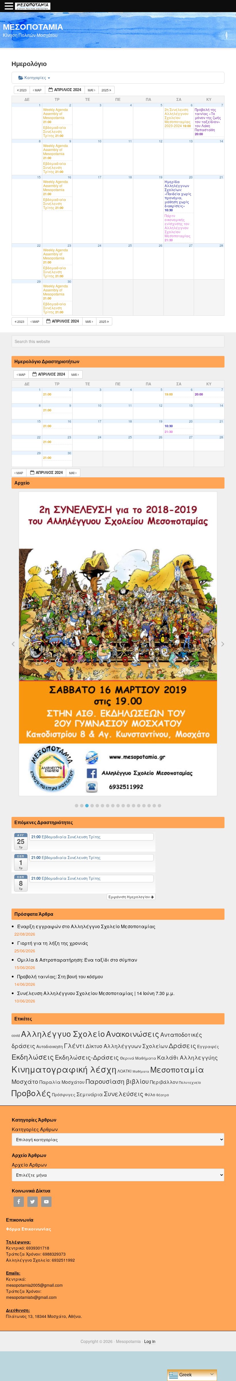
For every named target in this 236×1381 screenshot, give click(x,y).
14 (221, 141)
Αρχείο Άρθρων (29, 1164)
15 (39, 177)
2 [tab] (81, 805)
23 (69, 245)
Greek (185, 1374)
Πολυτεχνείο (190, 1082)
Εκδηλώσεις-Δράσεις (87, 1057)
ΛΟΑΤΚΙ (124, 1071)
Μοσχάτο (25, 1081)
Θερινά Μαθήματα (138, 1058)
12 (160, 141)
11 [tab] (128, 805)
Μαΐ (91, 90)
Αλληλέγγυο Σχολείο (63, 1033)
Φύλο (149, 1094)
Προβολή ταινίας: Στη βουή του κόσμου (60, 976)
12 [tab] (133, 805)
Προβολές (31, 1093)
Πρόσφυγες (63, 1094)
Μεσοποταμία (177, 1069)
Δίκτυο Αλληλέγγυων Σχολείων (127, 1046)
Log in (149, 1341)
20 (191, 177)
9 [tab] (118, 805)
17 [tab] (159, 805)
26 (160, 245)
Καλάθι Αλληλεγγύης (187, 1057)
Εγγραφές (208, 1046)
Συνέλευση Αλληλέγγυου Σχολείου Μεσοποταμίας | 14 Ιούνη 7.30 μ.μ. (95, 993)
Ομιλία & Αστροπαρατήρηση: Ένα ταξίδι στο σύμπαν (77, 959)
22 (39, 245)
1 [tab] (76, 805)
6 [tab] (102, 805)
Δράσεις (182, 1045)
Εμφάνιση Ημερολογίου (130, 896)
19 (160, 177)
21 (221, 177)
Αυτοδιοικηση (49, 1046)
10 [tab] (123, 805)
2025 (105, 90)
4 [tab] (92, 805)
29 (39, 281)
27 (191, 245)
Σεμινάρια (90, 1094)
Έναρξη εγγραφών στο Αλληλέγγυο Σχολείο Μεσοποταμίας (86, 926)
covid (16, 1035)
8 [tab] (113, 805)
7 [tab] (107, 805)
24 (99, 245)
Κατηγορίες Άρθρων (35, 1129)
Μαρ (38, 90)
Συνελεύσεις (123, 1093)
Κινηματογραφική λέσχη (64, 1069)
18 (130, 177)
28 (221, 245)
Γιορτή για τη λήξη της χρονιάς (52, 943)
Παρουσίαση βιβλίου (117, 1081)
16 (69, 177)
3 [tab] (87, 805)
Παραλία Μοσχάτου (62, 1082)
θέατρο (162, 1094)
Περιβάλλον (164, 1081)
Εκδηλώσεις (33, 1056)
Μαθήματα (141, 1071)
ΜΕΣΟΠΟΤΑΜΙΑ (33, 26)
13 (191, 141)
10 (99, 141)
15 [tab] (149, 805)
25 (130, 245)
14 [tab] (144, 805)
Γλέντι (74, 1045)
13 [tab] (138, 805)
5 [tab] (97, 805)
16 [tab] (154, 805)
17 (99, 177)
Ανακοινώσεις (132, 1033)
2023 (23, 90)
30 (69, 281)
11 (130, 141)
